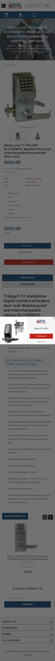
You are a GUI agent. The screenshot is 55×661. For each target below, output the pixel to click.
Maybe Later (41, 341)
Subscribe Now (41, 336)
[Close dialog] (53, 318)
